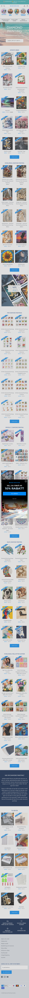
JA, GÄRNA (14, 493)
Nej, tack (14, 498)
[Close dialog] (26, 481)
